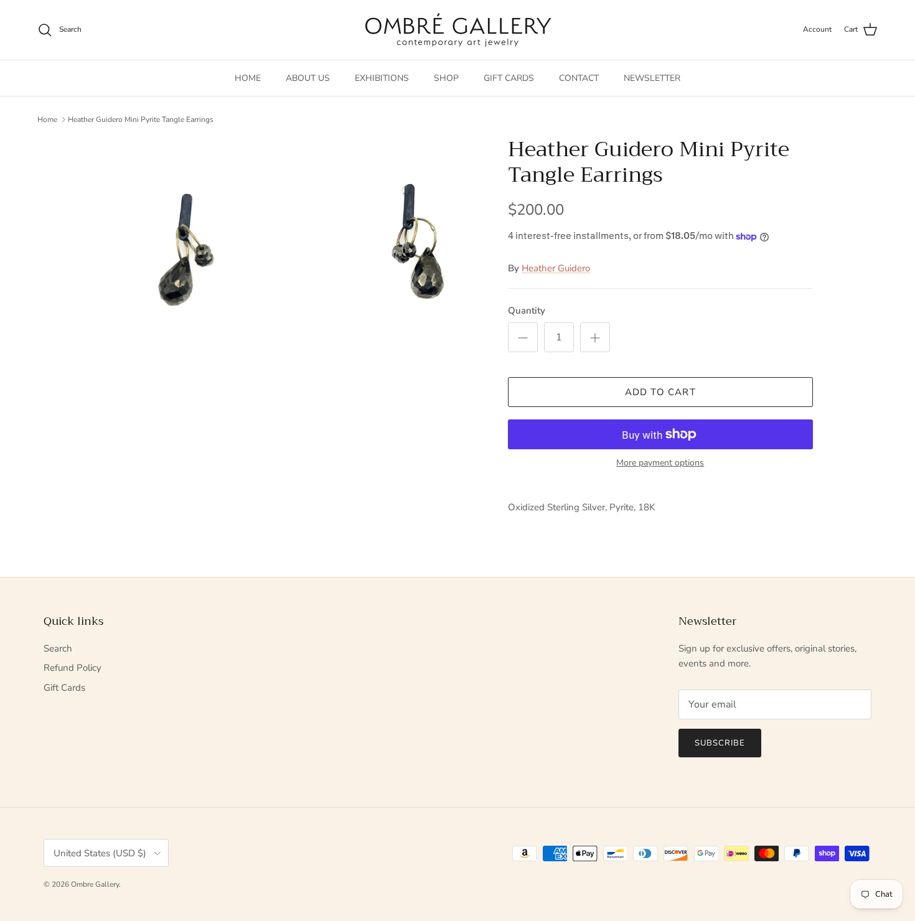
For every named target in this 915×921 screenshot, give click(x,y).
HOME (248, 78)
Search (58, 648)
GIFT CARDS (509, 78)
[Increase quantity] (595, 337)
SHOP (446, 78)
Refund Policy (72, 668)
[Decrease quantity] (523, 337)
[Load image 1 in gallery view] (291, 283)
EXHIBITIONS (382, 78)
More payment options (660, 463)
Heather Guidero (556, 268)
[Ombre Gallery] (458, 29)
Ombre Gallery (95, 884)
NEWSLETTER (652, 78)
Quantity (526, 310)
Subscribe (720, 743)
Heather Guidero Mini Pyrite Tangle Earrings (141, 119)
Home (47, 119)
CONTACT (579, 78)
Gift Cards (64, 687)
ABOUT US (308, 78)
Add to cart (660, 392)
